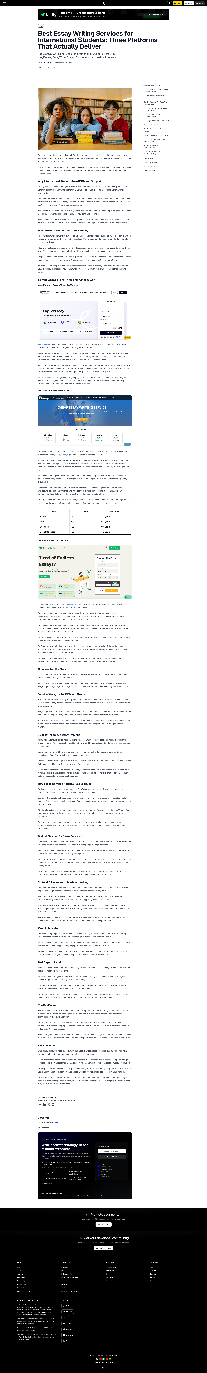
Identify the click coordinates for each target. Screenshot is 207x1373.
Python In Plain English (25, 1315)
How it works (46, 1183)
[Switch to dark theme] (169, 3)
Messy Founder (111, 1281)
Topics (19, 1270)
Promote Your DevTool (69, 1277)
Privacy (152, 1277)
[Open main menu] (4, 3)
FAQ (62, 1270)
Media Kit (64, 1284)
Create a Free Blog (24, 1291)
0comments (50, 67)
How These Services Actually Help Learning (154, 140)
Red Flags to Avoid (151, 162)
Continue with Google (112, 1151)
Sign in (190, 3)
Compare (64, 1281)
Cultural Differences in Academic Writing (152, 153)
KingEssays (62, 455)
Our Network (66, 1288)
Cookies (153, 1281)
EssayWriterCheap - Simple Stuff (157, 121)
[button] (103, 3)
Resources (21, 1277)
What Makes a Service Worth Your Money (154, 97)
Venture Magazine (112, 1270)
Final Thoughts (149, 170)
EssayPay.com (44, 344)
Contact (153, 1274)
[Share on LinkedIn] (44, 1104)
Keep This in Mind (150, 158)
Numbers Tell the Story (152, 125)
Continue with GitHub (112, 1157)
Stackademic (110, 1277)
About (152, 1267)
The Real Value (149, 166)
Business (177, 3)
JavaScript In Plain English (42, 1312)
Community (21, 1281)
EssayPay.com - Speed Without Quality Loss (157, 109)
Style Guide (21, 1288)
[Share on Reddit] (53, 1104)
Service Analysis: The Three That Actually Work (156, 103)
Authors (20, 1274)
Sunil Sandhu (30, 1307)
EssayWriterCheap (74, 604)
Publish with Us (66, 1274)
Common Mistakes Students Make (156, 135)
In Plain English (111, 1267)
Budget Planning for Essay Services (151, 147)
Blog (18, 1267)
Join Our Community (103, 1248)
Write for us (21, 1284)
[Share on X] (49, 1104)
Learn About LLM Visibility (70, 1291)
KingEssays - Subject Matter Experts (153, 116)
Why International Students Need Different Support (156, 91)
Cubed (108, 1274)
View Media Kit (103, 1224)
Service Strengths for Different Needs (155, 130)
